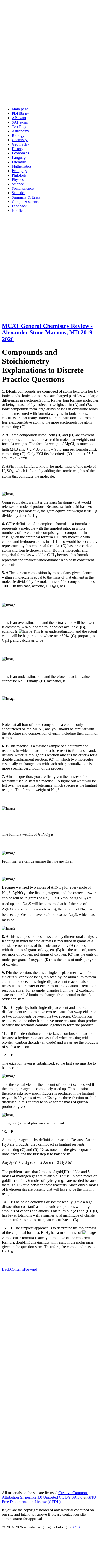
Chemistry (20, 140)
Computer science (25, 202)
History (17, 149)
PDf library (20, 113)
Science (18, 184)
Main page (20, 109)
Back (6, 1269)
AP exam (19, 118)
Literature (19, 162)
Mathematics (21, 166)
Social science (23, 188)
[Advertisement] (50, 52)
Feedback (19, 206)
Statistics (18, 193)
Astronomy (20, 131)
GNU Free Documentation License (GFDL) (49, 1499)
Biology (18, 135)
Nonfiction (20, 210)
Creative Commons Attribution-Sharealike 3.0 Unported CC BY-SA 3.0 (45, 1495)
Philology (19, 175)
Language (19, 157)
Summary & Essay (26, 197)
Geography (20, 144)
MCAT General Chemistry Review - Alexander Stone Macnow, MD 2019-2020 (48, 332)
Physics (18, 179)
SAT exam (20, 122)
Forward (30, 1269)
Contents (17, 1269)
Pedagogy (19, 171)
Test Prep (19, 127)
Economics (20, 153)
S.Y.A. (77, 1527)
